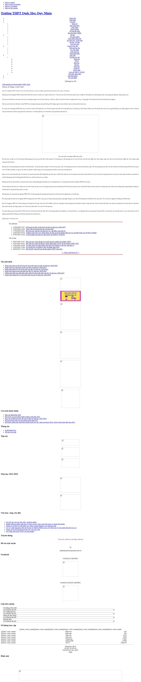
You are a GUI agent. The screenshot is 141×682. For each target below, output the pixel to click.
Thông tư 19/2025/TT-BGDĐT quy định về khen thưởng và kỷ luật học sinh (31, 524)
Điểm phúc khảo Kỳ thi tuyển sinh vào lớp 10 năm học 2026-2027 (26, 269)
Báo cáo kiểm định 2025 (13, 415)
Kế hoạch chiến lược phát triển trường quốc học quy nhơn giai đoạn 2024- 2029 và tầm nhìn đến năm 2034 (40, 422)
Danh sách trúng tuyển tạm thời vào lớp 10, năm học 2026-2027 (26, 271)
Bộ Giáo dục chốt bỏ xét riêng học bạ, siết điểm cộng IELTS (46, 231)
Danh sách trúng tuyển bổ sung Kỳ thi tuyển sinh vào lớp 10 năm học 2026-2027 (31, 266)
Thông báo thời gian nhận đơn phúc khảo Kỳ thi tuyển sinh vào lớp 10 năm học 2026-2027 (34, 273)
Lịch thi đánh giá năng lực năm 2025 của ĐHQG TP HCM (45, 235)
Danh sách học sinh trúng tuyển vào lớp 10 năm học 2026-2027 (25, 267)
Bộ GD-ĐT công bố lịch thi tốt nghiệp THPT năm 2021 (44, 249)
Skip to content (10, 2)
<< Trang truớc (66, 253)
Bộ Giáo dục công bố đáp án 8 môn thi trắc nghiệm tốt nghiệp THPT (48, 242)
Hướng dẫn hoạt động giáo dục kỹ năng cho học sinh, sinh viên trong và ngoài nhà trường (35, 522)
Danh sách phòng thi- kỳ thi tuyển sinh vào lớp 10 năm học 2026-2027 (28, 275)
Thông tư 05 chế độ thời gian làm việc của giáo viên (23, 528)
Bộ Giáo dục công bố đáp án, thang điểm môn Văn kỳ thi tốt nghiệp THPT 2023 (52, 243)
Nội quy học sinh (10, 432)
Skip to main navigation (12, 4)
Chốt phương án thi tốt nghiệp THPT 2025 (16, 84)
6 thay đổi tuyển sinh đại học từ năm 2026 (39, 229)
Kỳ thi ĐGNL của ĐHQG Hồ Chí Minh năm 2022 (42, 247)
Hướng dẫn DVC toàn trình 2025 (17, 532)
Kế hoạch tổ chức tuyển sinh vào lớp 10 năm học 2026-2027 (46, 227)
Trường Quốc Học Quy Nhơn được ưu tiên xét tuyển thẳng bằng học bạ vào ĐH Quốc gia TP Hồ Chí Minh (61, 233)
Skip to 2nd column (11, 8)
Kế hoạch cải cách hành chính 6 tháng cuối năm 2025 (22, 417)
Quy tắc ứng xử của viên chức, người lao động (21, 521)
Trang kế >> (75, 253)
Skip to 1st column (11, 6)
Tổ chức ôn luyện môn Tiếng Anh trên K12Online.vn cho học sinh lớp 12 (50, 245)
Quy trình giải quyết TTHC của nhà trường (20, 530)
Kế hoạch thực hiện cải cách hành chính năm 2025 (21, 420)
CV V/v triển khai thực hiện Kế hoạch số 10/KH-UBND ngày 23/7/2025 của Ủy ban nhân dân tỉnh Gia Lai (41, 526)
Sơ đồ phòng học (10, 430)
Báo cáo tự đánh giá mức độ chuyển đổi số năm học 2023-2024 (25, 418)
